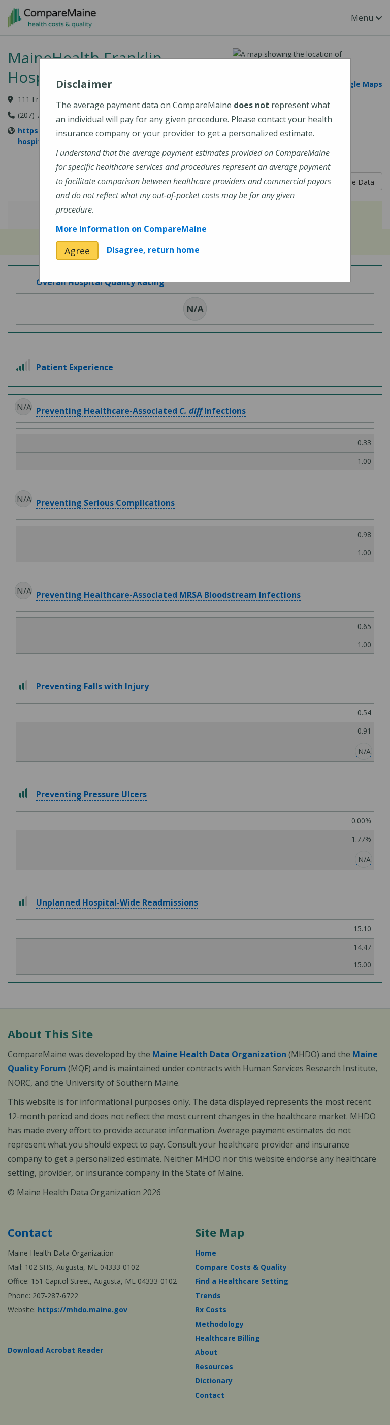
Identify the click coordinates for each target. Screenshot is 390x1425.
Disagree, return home (153, 249)
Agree (77, 251)
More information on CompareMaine (131, 228)
